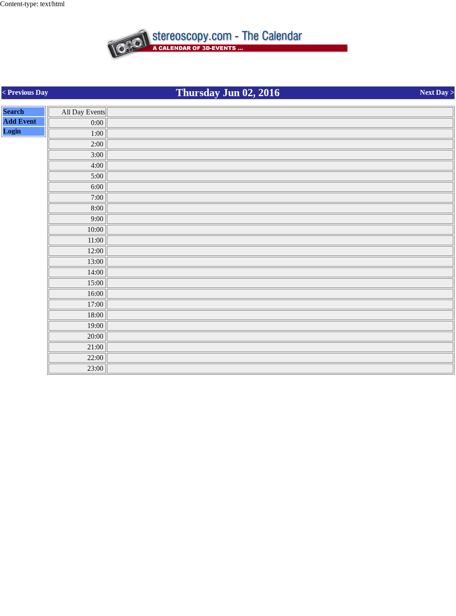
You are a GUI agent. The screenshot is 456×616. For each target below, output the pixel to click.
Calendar (203, 610)
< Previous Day (25, 92)
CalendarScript (248, 610)
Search (13, 111)
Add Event (19, 121)
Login (12, 131)
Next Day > (437, 92)
